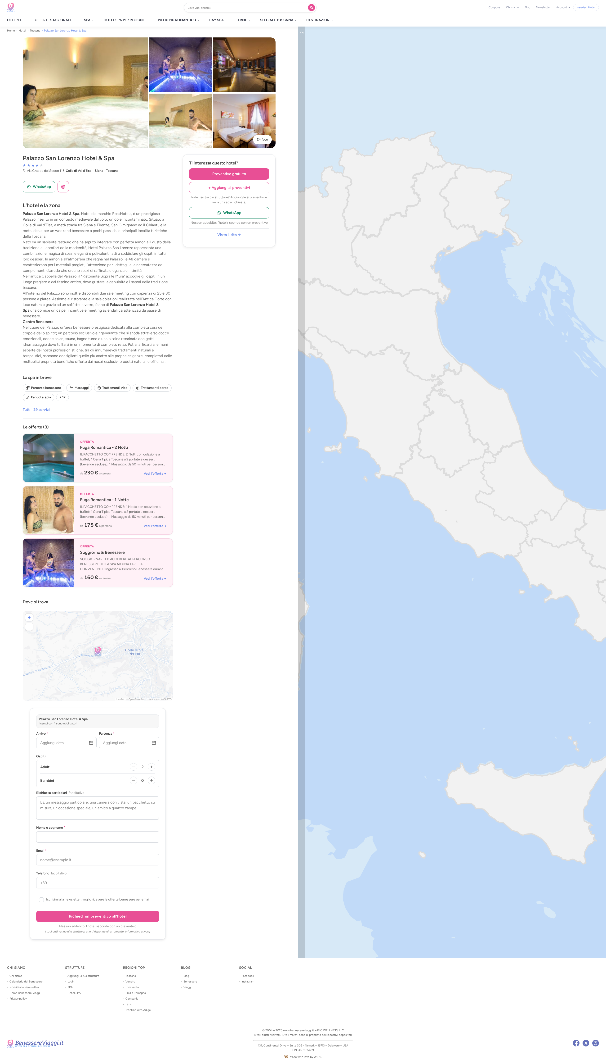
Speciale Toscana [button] (277, 20)
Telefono (51, 873)
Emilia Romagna (135, 993)
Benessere (190, 981)
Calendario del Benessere (26, 981)
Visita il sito (227, 235)
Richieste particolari (60, 793)
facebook (576, 1043)
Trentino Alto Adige (138, 1010)
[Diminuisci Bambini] (133, 780)
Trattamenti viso (114, 388)
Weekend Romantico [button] (177, 20)
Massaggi (82, 388)
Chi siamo (512, 7)
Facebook (247, 976)
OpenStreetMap (137, 699)
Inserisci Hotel (586, 7)
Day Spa (216, 20)
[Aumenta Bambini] (151, 780)
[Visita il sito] (63, 186)
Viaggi (187, 987)
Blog (527, 7)
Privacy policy (18, 998)
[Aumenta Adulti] (151, 767)
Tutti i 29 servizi (36, 409)
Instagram (247, 981)
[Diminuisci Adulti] (133, 767)
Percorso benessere (46, 388)
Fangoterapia (41, 397)
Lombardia (132, 987)
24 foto (262, 139)
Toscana (130, 976)
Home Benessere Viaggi (24, 993)
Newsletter (543, 7)
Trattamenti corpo (154, 388)
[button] (97, 651)
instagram (595, 1043)
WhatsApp (232, 212)
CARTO (167, 699)
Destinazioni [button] (318, 20)
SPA (70, 987)
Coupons (494, 7)
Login (71, 981)
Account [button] (562, 7)
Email (41, 851)
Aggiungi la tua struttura (83, 976)
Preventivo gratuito (229, 174)
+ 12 (62, 397)
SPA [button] (87, 20)
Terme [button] (242, 20)
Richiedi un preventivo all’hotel (98, 916)
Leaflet (120, 699)
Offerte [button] (14, 20)
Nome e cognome (50, 828)
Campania (131, 998)
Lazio (128, 1004)
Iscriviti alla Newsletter (24, 987)
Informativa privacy (137, 931)
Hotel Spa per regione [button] (125, 20)
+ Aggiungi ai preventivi (229, 187)
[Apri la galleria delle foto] (85, 92)
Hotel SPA (74, 993)
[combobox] (247, 7)
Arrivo (42, 734)
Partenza (107, 734)
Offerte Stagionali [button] (53, 20)
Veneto (130, 981)
